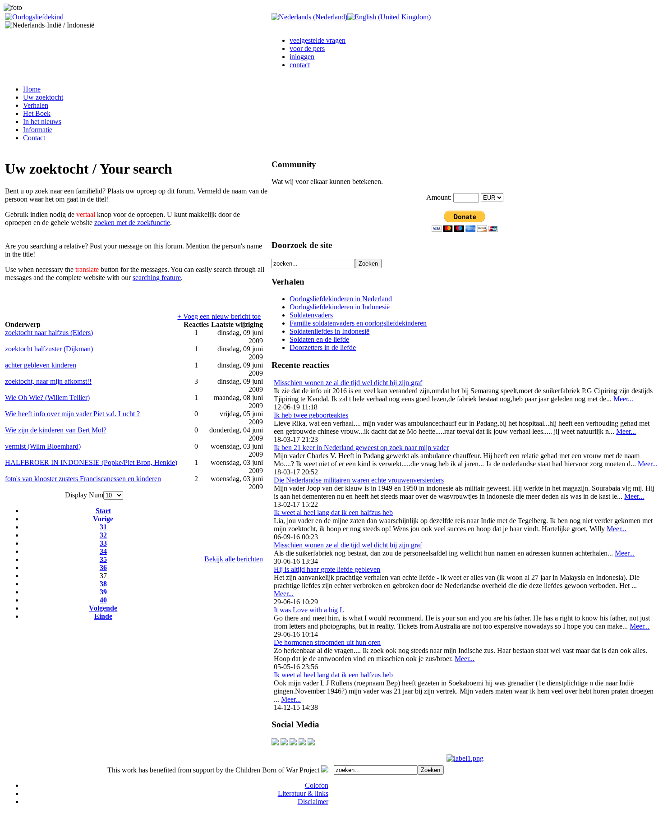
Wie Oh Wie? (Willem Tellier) (47, 397)
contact (300, 65)
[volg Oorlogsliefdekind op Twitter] (302, 743)
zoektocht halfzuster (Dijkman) (49, 349)
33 (103, 543)
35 (103, 559)
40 (103, 600)
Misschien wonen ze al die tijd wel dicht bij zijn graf (348, 382)
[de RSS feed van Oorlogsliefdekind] (293, 743)
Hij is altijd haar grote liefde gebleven (327, 569)
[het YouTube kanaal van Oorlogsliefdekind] (275, 743)
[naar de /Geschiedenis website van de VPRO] (311, 743)
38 (103, 584)
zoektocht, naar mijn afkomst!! (48, 381)
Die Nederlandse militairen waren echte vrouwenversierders (359, 480)
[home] (34, 17)
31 (103, 527)
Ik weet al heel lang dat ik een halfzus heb (333, 512)
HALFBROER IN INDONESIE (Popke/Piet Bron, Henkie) (91, 462)
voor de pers (307, 48)
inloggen (302, 56)
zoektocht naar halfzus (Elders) (49, 332)
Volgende (103, 608)
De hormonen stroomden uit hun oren (327, 642)
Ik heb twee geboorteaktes (311, 415)
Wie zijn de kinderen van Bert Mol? (55, 430)
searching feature (157, 277)
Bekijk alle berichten (233, 559)
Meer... (623, 399)
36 (103, 567)
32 (103, 535)
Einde (103, 616)
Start (103, 511)
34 (103, 551)
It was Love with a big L (309, 610)
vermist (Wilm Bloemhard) (43, 446)
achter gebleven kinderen (40, 365)
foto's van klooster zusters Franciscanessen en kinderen (83, 479)
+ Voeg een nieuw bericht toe (219, 316)
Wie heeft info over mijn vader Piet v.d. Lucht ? (72, 414)
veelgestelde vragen (317, 40)
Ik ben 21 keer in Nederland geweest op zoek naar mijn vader (361, 447)
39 (103, 592)
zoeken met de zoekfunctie (132, 222)
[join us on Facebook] (284, 743)
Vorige (103, 519)
